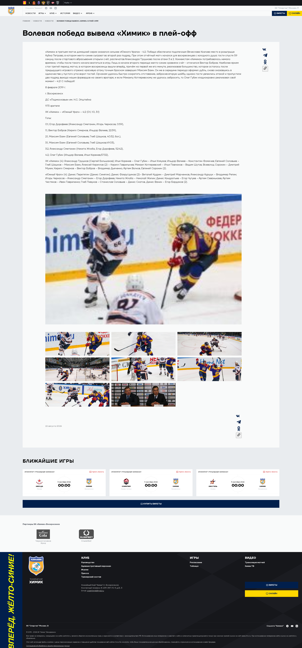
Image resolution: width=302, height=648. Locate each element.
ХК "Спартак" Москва (285, 8)
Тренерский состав (91, 577)
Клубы (66, 3)
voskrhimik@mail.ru (95, 591)
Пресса (85, 573)
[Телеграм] (265, 57)
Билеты (281, 13)
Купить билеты (98, 472)
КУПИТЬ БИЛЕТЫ (152, 503)
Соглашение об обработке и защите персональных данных (48, 646)
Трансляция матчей (255, 562)
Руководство (87, 562)
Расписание (196, 562)
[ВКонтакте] (264, 50)
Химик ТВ (249, 566)
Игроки (84, 570)
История (65, 13)
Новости (30, 13)
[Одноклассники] (265, 64)
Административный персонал (96, 566)
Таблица (194, 566)
